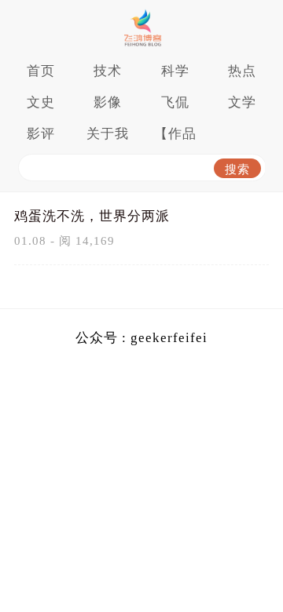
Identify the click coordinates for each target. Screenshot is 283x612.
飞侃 (175, 102)
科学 (175, 71)
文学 (242, 102)
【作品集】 (175, 137)
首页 (41, 71)
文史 (41, 102)
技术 (108, 71)
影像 (108, 102)
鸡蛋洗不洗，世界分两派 (92, 216)
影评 (41, 133)
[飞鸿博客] (141, 27)
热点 (242, 71)
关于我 (107, 133)
